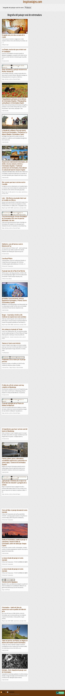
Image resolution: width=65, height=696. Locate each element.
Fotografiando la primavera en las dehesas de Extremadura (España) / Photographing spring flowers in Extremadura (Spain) (14, 101)
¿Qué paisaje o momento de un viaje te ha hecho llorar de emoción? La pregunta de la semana (14, 483)
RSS (3, 692)
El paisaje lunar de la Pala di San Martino (13, 271)
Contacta (11, 692)
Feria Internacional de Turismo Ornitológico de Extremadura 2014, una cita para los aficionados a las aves (14, 218)
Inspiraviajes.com (5, 694)
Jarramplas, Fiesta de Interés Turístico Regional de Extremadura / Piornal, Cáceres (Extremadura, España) (14, 300)
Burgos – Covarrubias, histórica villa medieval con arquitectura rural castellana (14, 316)
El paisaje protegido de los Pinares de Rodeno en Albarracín (13, 404)
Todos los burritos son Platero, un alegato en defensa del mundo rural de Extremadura (15, 642)
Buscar (28, 7)
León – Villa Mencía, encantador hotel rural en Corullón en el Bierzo (14, 199)
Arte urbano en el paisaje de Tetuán (12, 329)
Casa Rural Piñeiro (7, 258)
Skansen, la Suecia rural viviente (11, 343)
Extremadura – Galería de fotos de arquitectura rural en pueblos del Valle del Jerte (14, 609)
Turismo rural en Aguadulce (10, 582)
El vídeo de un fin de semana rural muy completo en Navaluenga (13, 386)
